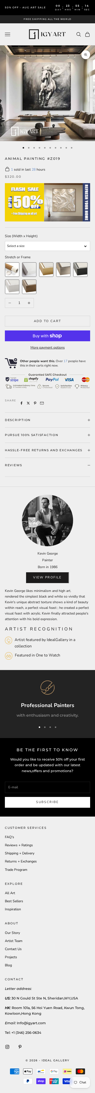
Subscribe (47, 802)
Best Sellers (14, 901)
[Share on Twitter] (28, 403)
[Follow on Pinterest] (20, 1046)
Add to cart (47, 321)
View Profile (47, 577)
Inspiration (13, 909)
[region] (47, 699)
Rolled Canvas (12, 269)
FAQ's (9, 837)
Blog (8, 965)
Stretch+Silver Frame (63, 269)
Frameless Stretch (29, 269)
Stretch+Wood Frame (29, 286)
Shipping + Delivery (19, 853)
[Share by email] (42, 403)
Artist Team (13, 941)
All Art (10, 893)
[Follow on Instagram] (7, 1046)
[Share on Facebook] (21, 403)
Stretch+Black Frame (80, 269)
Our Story (12, 932)
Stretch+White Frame (12, 286)
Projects (11, 957)
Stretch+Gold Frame (46, 269)
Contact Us (13, 949)
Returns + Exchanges (21, 861)
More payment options (47, 347)
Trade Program (16, 869)
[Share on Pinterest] (35, 403)
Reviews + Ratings (19, 845)
